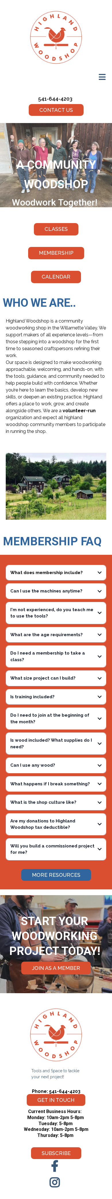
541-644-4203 (55, 99)
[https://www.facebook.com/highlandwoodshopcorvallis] (56, 1166)
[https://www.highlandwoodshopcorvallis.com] (56, 37)
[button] (102, 78)
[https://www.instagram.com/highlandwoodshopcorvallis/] (56, 1181)
